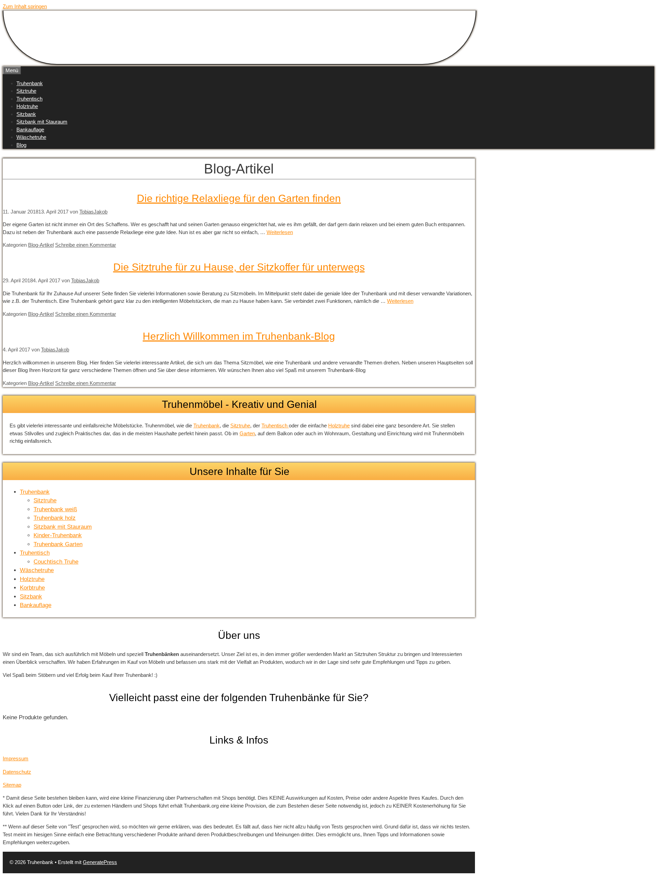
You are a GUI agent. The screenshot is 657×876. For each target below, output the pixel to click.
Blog (21, 145)
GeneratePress (100, 862)
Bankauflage (30, 129)
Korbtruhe (32, 587)
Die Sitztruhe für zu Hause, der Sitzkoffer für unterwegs (239, 267)
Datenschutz (17, 772)
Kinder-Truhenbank (58, 535)
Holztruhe (27, 106)
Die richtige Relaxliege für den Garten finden (239, 198)
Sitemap (12, 785)
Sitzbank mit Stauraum (41, 122)
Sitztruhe (26, 91)
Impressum (15, 758)
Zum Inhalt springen (25, 6)
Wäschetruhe (31, 137)
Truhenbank (29, 83)
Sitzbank (26, 114)
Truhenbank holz (55, 518)
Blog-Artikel (41, 245)
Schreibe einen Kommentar (85, 245)
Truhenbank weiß (55, 509)
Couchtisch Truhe (56, 561)
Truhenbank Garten (58, 544)
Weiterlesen (280, 232)
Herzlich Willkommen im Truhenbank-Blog (239, 336)
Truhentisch (29, 99)
